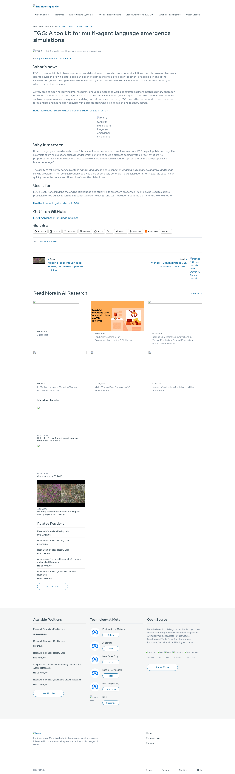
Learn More (162, 667)
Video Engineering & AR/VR (140, 14)
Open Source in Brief (49, 241)
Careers (150, 743)
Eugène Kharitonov (46, 58)
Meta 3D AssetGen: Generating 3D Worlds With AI (112, 389)
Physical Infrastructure (109, 14)
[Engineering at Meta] (46, 6)
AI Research (62, 26)
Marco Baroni (65, 58)
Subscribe (110, 703)
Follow (111, 635)
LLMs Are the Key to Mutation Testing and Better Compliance (57, 389)
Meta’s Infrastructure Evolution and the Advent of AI (173, 389)
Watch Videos (192, 14)
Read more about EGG (46, 110)
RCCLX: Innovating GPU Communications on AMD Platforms (113, 338)
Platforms (59, 14)
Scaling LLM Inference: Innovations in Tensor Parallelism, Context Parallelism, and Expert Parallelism (172, 340)
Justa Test (42, 335)
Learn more (111, 689)
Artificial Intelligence (170, 14)
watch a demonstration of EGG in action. (85, 110)
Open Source (42, 14)
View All (195, 293)
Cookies (183, 770)
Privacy (165, 770)
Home (149, 733)
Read (111, 649)
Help (199, 770)
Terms (148, 770)
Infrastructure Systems (81, 14)
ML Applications (76, 26)
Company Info (153, 738)
